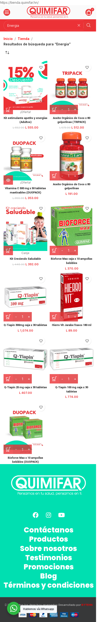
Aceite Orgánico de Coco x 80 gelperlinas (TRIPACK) (71, 120)
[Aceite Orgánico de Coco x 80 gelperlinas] (71, 155)
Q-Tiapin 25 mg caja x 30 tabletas (25, 387)
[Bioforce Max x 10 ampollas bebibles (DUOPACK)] (25, 425)
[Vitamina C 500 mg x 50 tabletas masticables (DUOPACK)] (25, 155)
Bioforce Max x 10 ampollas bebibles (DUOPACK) (25, 460)
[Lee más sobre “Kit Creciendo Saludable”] (8, 250)
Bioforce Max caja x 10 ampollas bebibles (71, 261)
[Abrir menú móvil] (6, 12)
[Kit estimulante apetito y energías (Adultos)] (25, 85)
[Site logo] (48, 12)
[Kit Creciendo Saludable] (25, 226)
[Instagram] (48, 515)
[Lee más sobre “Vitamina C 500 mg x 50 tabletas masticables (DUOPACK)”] (8, 180)
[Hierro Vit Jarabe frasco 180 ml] (71, 296)
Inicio (8, 39)
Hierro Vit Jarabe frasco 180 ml (71, 325)
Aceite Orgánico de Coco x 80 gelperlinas (71, 186)
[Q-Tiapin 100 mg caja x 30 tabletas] (71, 358)
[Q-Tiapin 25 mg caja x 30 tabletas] (25, 358)
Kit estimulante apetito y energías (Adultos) (25, 120)
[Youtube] (61, 515)
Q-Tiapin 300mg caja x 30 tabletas (25, 325)
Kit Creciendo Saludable (25, 259)
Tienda (23, 39)
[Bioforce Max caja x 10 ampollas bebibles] (71, 226)
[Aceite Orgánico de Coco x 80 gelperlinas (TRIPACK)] (71, 85)
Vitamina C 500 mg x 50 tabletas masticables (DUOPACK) (25, 190)
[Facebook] (35, 515)
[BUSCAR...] (88, 25)
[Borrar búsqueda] (80, 25)
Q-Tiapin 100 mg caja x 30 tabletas (71, 389)
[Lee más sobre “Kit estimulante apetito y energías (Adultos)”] (8, 109)
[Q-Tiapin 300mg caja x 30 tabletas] (25, 296)
